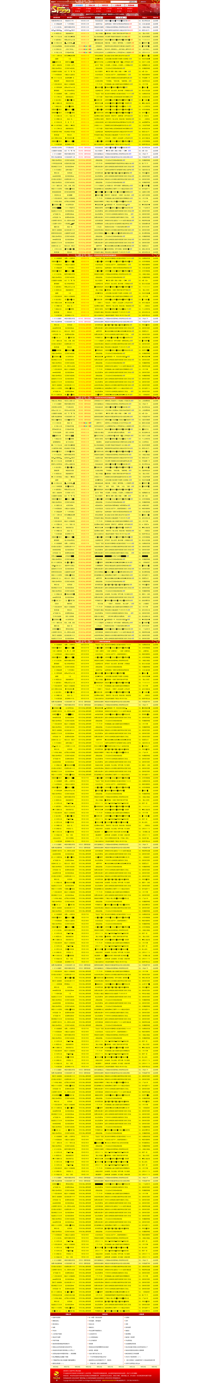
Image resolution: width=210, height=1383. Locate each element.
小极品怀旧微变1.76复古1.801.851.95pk (116, 144)
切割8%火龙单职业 (56, 464)
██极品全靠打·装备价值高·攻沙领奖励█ (116, 832)
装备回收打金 (70, 103)
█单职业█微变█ (69, 249)
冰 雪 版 (88, 11)
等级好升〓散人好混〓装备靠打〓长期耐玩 (117, 97)
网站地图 (78, 1371)
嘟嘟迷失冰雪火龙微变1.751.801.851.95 (116, 993)
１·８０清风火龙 (56, 49)
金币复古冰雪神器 (69, 201)
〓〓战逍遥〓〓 (56, 192)
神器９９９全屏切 (56, 189)
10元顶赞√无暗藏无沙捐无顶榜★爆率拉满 (117, 78)
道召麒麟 (69, 195)
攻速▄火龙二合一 (57, 746)
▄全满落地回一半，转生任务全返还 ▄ (116, 204)
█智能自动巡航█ (70, 594)
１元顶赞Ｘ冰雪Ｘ (56, 223)
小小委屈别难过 (93, 1337)
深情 (126, 1324)
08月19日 (154, 1367)
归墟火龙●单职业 (57, 68)
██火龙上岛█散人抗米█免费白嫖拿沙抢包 (117, 233)
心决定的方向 (93, 1334)
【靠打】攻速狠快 (56, 230)
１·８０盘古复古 (56, 100)
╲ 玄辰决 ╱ (56, 603)
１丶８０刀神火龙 (56, 97)
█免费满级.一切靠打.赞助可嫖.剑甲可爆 (116, 33)
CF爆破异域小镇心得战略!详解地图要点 (64, 1360)
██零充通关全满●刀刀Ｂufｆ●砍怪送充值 (117, 746)
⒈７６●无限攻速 (57, 74)
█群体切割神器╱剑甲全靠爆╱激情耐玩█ (117, 249)
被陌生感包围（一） (58, 1363)
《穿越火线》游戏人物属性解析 (98, 1363)
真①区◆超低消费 (69, 55)
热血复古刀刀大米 (56, 211)
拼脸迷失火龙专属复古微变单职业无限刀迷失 (118, 179)
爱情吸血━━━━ (69, 984)
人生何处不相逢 (57, 1334)
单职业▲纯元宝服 (69, 410)
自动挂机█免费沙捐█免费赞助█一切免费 (117, 103)
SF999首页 (79, 5)
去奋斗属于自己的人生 (95, 1353)
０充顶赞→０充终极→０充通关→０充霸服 (117, 65)
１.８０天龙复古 (56, 170)
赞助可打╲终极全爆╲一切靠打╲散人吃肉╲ (118, 195)
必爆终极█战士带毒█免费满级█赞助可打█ (117, 100)
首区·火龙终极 (70, 432)
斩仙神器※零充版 (69, 131)
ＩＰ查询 (77, 8)
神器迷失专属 (70, 81)
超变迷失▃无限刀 (69, 30)
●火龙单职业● (70, 204)
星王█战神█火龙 (70, 100)
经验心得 (92, 5)
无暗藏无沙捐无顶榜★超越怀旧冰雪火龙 (116, 125)
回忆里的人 (55, 1324)
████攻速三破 (69, 1095)
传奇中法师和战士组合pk (132, 1363)
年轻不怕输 (55, 1340)
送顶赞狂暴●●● (69, 214)
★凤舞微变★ (57, 442)
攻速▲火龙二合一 (56, 410)
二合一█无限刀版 (70, 337)
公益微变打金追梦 (69, 233)
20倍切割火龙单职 (56, 147)
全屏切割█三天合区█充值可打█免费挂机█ (117, 109)
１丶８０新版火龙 (56, 594)
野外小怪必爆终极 (56, 157)
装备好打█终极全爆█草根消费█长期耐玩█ (117, 429)
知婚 (53, 1327)
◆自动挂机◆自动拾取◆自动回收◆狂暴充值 (118, 246)
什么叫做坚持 (93, 1340)
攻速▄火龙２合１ (57, 565)
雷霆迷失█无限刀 (57, 109)
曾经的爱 (128, 1327)
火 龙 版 (119, 11)
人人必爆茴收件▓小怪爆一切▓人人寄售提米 (117, 62)
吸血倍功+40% (69, 21)
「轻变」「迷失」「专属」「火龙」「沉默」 (118, 486)
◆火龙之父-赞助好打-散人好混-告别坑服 (116, 1143)
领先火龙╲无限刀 (69, 246)
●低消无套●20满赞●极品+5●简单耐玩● (116, 505)
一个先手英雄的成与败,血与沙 (97, 1357)
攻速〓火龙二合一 (56, 246)
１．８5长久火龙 (57, 249)
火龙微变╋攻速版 (56, 71)
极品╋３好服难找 (69, 84)
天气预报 (88, 8)
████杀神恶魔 (56, 350)
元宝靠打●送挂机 (70, 68)
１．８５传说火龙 (56, 122)
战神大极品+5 (70, 170)
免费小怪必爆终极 (56, 416)
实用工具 (98, 8)
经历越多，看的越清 (95, 1321)
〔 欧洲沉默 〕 (56, 135)
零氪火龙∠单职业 (57, 401)
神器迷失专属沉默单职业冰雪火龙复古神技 (117, 157)
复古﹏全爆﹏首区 (69, 185)
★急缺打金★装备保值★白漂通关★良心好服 (118, 442)
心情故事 (118, 5)
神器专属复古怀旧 (69, 154)
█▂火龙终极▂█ (70, 43)
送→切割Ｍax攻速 (69, 220)
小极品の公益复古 (69, 74)
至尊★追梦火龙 (56, 429)
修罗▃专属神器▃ (56, 30)
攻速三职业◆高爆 (69, 36)
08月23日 (110, 1367)
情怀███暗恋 (70, 714)
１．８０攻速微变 (56, 93)
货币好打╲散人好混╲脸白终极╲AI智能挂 (117, 90)
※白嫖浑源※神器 (56, 131)
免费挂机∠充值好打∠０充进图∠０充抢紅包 (117, 401)
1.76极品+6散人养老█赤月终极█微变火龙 (117, 201)
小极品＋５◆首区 (69, 125)
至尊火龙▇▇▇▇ (56, 556)
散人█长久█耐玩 (70, 394)
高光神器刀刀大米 (56, 166)
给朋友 (127, 1317)
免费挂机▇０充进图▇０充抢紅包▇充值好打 (118, 420)
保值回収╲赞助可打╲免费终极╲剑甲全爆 (117, 116)
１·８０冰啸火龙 (56, 828)
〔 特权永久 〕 (69, 135)
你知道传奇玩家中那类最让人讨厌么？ (63, 1350)
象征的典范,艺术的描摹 (132, 1353)
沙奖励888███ (69, 556)
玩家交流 (105, 5)
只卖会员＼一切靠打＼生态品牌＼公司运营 (117, 138)
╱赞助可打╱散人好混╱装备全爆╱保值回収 (118, 119)
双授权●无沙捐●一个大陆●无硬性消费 (116, 227)
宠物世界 (56, 81)
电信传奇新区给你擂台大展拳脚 (134, 1350)
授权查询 (129, 8)
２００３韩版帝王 (69, 208)
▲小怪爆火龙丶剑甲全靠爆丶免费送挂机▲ (117, 185)
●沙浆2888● (69, 505)
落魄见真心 (55, 1321)
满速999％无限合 (70, 565)
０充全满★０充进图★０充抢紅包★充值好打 (118, 410)
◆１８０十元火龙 (56, 78)
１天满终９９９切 (69, 746)
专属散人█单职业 (70, 189)
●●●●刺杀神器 (56, 176)
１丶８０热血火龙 (56, 835)
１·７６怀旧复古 (69, 24)
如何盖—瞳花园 (93, 1350)
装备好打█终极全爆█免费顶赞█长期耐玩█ (117, 40)
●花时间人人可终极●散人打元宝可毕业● (116, 423)
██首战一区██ (69, 109)
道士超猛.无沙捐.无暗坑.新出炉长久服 (116, 55)
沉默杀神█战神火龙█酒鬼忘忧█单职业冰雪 (117, 714)
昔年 (126, 1321)
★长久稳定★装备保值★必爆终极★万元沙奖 (118, 122)
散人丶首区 (69, 835)
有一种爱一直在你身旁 (95, 1317)
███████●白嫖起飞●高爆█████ (115, 556)
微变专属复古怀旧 (69, 27)
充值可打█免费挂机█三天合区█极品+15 (116, 106)
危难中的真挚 (56, 1317)
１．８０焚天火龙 (56, 822)
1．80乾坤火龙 (56, 195)
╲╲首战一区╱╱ (69, 119)
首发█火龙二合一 (57, 337)
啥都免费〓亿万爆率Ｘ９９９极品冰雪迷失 (117, 189)
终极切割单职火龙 (56, 21)
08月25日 (88, 1367)
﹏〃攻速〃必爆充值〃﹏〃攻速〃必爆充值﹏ (118, 651)
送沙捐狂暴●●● (69, 166)
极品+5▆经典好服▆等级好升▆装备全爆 (117, 803)
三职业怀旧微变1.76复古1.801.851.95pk (116, 698)
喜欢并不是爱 (56, 1337)
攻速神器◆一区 (69, 78)
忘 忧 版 (98, 11)
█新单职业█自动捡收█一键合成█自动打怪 (117, 337)
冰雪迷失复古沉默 (69, 163)
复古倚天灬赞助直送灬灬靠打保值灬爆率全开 (118, 49)
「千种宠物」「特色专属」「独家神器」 (116, 81)
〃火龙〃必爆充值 (56, 651)
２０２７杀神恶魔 (56, 486)
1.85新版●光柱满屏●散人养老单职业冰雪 (116, 27)
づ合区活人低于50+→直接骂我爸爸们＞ (116, 74)
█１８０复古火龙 (57, 43)
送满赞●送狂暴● (69, 217)
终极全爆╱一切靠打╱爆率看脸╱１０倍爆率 (118, 43)
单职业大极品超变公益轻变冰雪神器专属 (116, 565)
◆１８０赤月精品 (56, 125)
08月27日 (66, 1367)
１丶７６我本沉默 (56, 993)
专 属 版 (108, 11)
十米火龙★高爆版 (56, 46)
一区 (69, 993)
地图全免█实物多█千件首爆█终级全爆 (116, 21)
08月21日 (132, 1367)
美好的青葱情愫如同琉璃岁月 (61, 1344)
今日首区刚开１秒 (69, 157)
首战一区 (69, 227)
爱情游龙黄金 (70, 629)
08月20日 (143, 1367)
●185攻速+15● (57, 217)
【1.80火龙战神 (56, 432)
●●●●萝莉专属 (56, 239)
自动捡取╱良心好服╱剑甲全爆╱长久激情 (117, 594)
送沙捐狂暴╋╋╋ (69, 230)
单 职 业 (129, 11)
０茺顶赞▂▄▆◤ (70, 223)
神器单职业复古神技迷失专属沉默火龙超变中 (118, 46)
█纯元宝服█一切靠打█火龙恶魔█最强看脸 (117, 192)
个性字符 (109, 8)
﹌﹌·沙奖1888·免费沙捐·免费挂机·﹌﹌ (116, 432)
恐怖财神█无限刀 (57, 112)
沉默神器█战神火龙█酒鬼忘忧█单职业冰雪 (117, 208)
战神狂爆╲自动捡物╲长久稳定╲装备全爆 (117, 835)
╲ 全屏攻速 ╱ (69, 173)
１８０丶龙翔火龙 (56, 1143)
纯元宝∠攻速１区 (70, 401)
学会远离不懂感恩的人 (95, 1330)
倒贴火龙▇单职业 (56, 420)
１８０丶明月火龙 (69, 1143)
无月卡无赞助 (70, 838)
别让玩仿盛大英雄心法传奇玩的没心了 (136, 1347)
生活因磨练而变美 (130, 1344)
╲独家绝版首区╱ (69, 97)
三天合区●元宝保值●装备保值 (113, 68)
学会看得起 (128, 1340)
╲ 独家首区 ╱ (69, 603)
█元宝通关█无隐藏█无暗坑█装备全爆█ (116, 822)
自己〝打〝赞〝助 (69, 71)
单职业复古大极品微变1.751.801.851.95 (116, 135)
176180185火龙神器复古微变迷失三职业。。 (117, 214)
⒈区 (69, 59)
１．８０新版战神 (56, 24)
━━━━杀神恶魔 (56, 984)
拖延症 (127, 1330)
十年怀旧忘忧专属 (56, 163)
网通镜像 (131, 5)
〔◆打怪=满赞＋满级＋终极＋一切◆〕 (116, 71)
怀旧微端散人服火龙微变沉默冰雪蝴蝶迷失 (117, 84)
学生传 (54, 1330)
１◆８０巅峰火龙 (56, 103)
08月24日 (99, 1367)
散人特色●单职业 (70, 90)
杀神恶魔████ (56, 208)
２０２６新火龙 (56, 423)
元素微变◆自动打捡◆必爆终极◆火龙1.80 (117, 394)
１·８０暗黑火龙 (56, 33)
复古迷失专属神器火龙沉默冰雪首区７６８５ (118, 93)
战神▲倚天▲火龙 (69, 87)
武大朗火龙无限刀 (56, 179)
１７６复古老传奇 (56, 84)
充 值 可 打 (69, 122)
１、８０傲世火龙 (56, 505)
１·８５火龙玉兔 (56, 27)
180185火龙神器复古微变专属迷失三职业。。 (118, 217)
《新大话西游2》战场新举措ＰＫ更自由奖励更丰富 (140, 1360)
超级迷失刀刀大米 (56, 242)
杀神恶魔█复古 (56, 629)
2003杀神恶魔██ (57, 1095)
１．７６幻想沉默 (56, 144)
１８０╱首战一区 (69, 116)
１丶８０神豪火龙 (56, 119)
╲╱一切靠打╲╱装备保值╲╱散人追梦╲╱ (118, 603)
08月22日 (121, 1367)
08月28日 (55, 1367)
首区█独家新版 (69, 832)
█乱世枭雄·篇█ (56, 204)
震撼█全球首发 (69, 822)
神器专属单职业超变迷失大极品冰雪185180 (117, 30)
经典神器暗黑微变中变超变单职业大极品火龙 (118, 163)
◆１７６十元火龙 (56, 36)
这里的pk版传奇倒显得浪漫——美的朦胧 (64, 1353)
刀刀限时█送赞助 (70, 112)
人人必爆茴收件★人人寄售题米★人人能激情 (118, 52)
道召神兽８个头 (69, 144)
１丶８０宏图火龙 (56, 116)
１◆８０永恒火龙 (56, 832)
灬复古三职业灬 (69, 49)
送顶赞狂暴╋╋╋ (69, 179)
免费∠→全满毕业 (70, 93)
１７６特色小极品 (56, 201)
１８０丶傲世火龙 (56, 185)
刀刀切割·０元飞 (69, 65)
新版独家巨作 (70, 33)
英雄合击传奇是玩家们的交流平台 (62, 1347)
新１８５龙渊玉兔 (56, 394)
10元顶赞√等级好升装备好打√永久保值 (116, 36)
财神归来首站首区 (56, 233)
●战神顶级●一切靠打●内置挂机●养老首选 (117, 24)
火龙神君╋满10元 (56, 220)
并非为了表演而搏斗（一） (133, 1357)
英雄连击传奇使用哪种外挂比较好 (99, 1347)
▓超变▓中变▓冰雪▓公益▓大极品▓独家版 (117, 173)
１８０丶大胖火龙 (56, 55)
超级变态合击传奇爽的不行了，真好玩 (100, 1360)
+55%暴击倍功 (69, 147)
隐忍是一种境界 (130, 1337)
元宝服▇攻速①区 (69, 420)
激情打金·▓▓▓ (69, 62)
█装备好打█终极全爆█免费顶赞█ (114, 87)
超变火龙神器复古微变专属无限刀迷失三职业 (118, 166)
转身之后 (91, 1324)
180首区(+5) (69, 828)
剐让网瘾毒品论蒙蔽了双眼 (60, 1357)
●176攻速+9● (56, 214)
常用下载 (119, 8)
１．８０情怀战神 (56, 87)
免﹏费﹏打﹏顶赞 (69, 651)
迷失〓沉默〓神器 (69, 192)
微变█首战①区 (69, 486)
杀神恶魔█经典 (56, 714)
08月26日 (77, 1367)
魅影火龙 (56, 227)
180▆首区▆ (69, 803)
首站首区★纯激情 (69, 46)
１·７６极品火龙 (56, 106)
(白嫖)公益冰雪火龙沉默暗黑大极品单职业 (117, 223)
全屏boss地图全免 (70, 464)
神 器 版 (77, 11)
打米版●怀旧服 (69, 52)
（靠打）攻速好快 (56, 65)
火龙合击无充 (57, 838)
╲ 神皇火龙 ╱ (56, 173)
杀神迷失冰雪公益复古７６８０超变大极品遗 (118, 220)
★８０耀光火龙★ (56, 138)
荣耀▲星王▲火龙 (69, 40)
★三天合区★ (70, 442)
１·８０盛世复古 (56, 40)
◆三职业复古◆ (69, 138)
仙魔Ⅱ (56, 59)
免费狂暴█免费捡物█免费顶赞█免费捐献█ (117, 112)
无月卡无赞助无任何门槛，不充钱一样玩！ (117, 838)
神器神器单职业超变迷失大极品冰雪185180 (117, 131)
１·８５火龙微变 (56, 154)
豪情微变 (56, 90)
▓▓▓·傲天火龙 (56, 62)
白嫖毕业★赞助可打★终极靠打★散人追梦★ (118, 170)
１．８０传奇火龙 (56, 803)
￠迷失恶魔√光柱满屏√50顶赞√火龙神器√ (117, 59)
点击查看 (155, 21)
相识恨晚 (128, 1334)
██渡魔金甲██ (69, 350)
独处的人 (91, 1327)
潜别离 (91, 1344)
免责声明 (72, 1371)
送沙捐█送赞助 (69, 106)
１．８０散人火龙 (56, 52)
